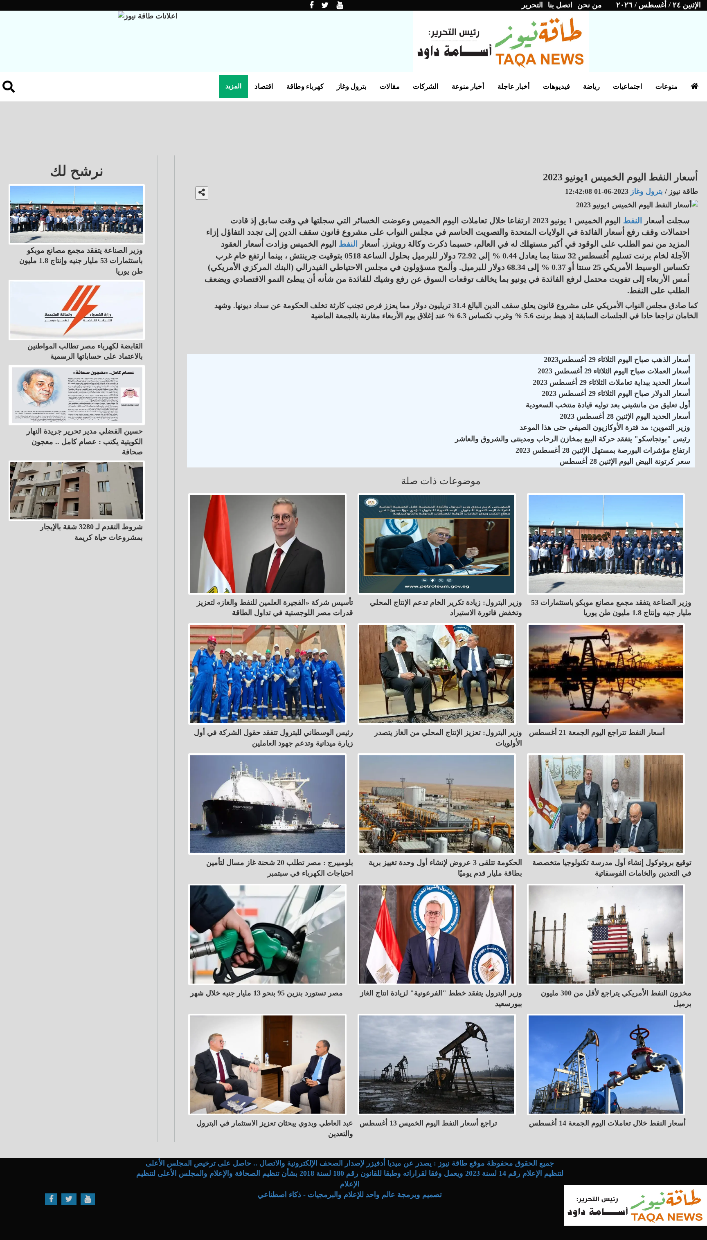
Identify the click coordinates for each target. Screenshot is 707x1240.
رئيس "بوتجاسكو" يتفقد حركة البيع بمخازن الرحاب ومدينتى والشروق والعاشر (572, 439)
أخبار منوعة (468, 86)
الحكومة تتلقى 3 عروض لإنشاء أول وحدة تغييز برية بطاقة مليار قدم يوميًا (445, 867)
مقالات (390, 86)
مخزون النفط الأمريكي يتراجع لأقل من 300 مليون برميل (616, 998)
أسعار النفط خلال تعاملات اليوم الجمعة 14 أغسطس (607, 1123)
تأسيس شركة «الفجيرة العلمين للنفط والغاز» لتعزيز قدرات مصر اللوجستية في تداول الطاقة (275, 607)
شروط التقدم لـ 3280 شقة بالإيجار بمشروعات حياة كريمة (91, 532)
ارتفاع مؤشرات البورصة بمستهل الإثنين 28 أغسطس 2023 (603, 450)
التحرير (532, 5)
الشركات (426, 86)
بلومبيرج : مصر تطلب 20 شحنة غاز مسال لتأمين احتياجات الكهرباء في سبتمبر (279, 867)
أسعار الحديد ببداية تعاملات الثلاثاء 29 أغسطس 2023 (611, 382)
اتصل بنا (560, 5)
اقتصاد (263, 86)
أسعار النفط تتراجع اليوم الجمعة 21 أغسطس (597, 732)
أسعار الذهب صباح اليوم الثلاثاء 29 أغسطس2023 (617, 359)
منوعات (666, 86)
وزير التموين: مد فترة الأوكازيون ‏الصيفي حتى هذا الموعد (605, 427)
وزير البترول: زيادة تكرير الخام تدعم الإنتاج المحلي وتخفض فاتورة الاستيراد (446, 607)
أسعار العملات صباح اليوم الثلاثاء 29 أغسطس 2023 (614, 371)
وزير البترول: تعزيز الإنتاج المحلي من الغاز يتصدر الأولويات (448, 737)
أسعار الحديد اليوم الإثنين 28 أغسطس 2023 (625, 416)
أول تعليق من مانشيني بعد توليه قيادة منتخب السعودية (608, 405)
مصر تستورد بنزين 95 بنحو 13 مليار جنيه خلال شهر (266, 993)
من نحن (589, 5)
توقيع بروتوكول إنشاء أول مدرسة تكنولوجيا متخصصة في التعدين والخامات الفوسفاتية (611, 867)
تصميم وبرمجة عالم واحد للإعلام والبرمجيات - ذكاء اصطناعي (350, 1195)
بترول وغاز (352, 86)
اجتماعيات (627, 86)
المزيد (233, 86)
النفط (632, 220)
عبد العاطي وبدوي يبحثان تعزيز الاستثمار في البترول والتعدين (274, 1128)
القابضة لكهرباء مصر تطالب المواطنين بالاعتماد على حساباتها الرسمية (85, 351)
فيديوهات (556, 86)
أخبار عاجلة (514, 86)
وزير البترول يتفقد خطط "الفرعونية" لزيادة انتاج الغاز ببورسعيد (441, 998)
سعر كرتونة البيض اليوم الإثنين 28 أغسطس (625, 461)
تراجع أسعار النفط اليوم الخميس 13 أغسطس (428, 1123)
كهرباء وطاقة (305, 86)
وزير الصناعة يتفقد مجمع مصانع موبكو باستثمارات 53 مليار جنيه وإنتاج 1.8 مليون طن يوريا (611, 607)
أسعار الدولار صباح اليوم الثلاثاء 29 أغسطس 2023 (616, 393)
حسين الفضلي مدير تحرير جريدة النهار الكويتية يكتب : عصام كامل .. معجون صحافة (85, 441)
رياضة (591, 86)
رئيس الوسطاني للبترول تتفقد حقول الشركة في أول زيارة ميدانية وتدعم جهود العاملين (273, 737)
